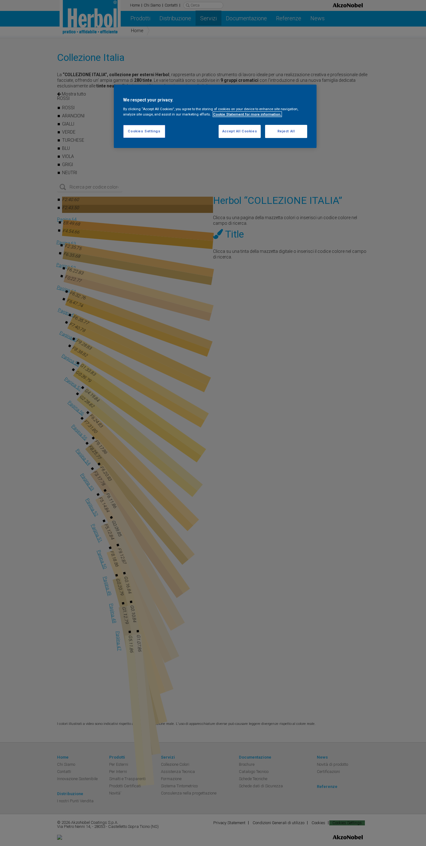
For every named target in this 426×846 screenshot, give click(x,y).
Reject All (286, 131)
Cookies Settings (144, 131)
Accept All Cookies (239, 131)
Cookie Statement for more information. (247, 114)
